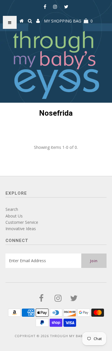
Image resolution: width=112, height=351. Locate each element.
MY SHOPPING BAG (68, 21)
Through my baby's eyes (73, 336)
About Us (14, 216)
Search (11, 209)
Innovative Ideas (20, 228)
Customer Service (21, 222)
